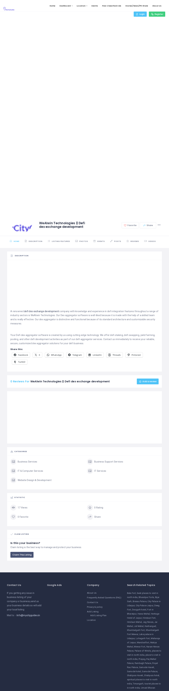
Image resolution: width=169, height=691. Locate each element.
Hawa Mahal (144, 614)
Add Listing (93, 611)
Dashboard (65, 5)
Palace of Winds (143, 651)
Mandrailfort (143, 642)
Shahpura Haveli (135, 675)
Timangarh (138, 683)
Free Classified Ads (111, 5)
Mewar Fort (139, 646)
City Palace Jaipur (144, 605)
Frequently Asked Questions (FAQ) (104, 597)
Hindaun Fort (149, 618)
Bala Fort (131, 593)
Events (95, 5)
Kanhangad (150, 626)
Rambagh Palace (143, 663)
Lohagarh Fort (143, 638)
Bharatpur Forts (146, 597)
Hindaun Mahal (134, 622)
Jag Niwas (148, 622)
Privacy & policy (94, 607)
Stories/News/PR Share (136, 5)
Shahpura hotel (151, 675)
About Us (156, 5)
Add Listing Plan (98, 615)
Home (52, 5)
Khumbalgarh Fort (136, 630)
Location (81, 5)
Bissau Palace (140, 601)
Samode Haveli (146, 667)
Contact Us (92, 602)
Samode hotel (134, 671)
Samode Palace (149, 671)
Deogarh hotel (139, 609)
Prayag (142, 659)
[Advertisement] (84, 286)
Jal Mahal (139, 626)
